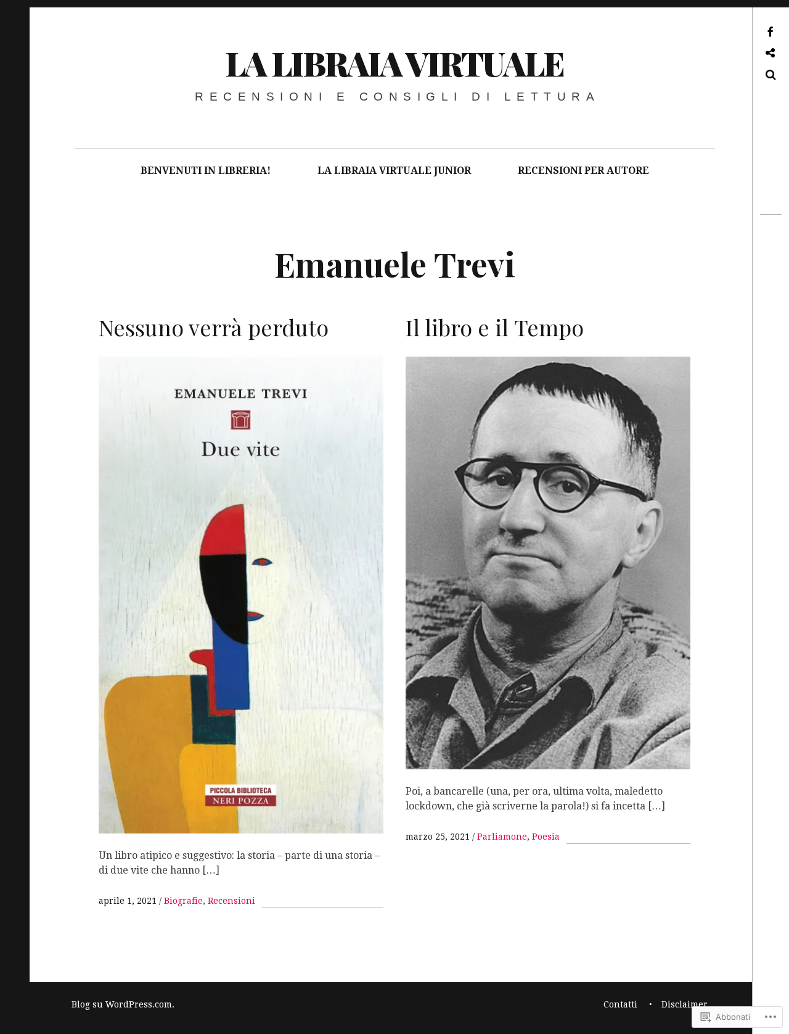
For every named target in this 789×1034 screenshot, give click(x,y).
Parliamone (502, 837)
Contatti (620, 1004)
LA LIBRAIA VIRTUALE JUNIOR (394, 170)
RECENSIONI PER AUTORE (583, 170)
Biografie (183, 901)
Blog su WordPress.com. (123, 1004)
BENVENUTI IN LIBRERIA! (206, 170)
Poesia (546, 837)
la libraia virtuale (394, 63)
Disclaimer (684, 1004)
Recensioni (231, 901)
